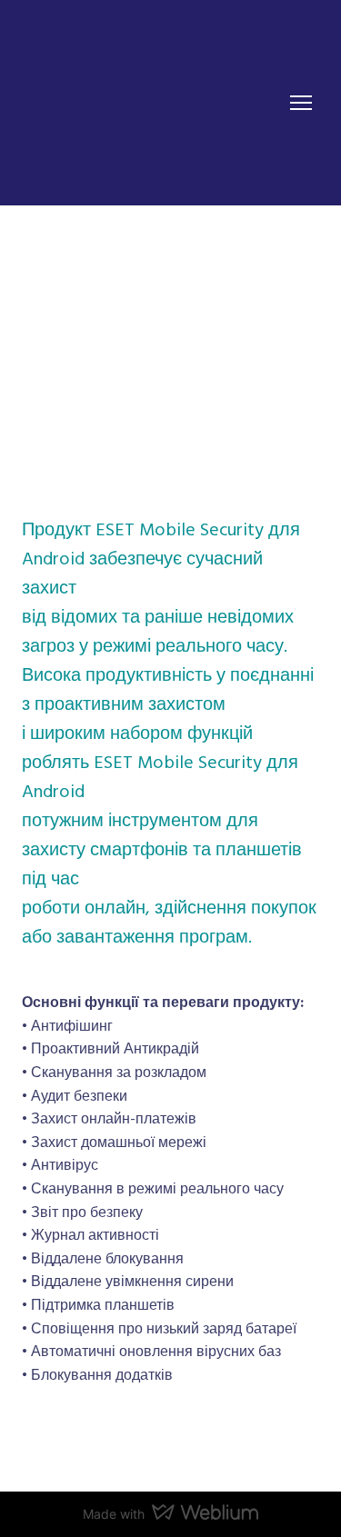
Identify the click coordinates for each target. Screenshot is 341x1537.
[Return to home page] (140, 102)
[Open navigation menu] (301, 103)
